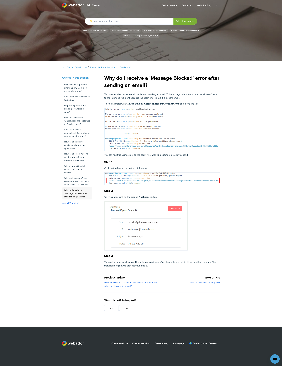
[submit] (185, 21)
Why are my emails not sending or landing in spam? (75, 108)
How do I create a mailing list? (204, 282)
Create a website (119, 343)
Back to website (169, 5)
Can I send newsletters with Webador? (77, 98)
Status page (178, 343)
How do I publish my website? (95, 30)
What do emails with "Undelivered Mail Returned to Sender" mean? (77, 120)
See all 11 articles (70, 203)
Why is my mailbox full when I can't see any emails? (74, 169)
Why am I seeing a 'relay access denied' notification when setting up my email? (76, 181)
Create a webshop (141, 343)
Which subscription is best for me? (125, 30)
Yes (111, 308)
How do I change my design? (155, 30)
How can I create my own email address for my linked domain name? (76, 157)
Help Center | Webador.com (74, 67)
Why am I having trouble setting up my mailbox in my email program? (75, 87)
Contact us (187, 5)
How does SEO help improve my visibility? (141, 36)
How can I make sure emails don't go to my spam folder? (74, 145)
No (126, 308)
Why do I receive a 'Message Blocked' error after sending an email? (75, 193)
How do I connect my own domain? (185, 30)
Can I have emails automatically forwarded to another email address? (77, 132)
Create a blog (161, 343)
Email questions (127, 67)
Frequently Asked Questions (103, 67)
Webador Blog (204, 5)
